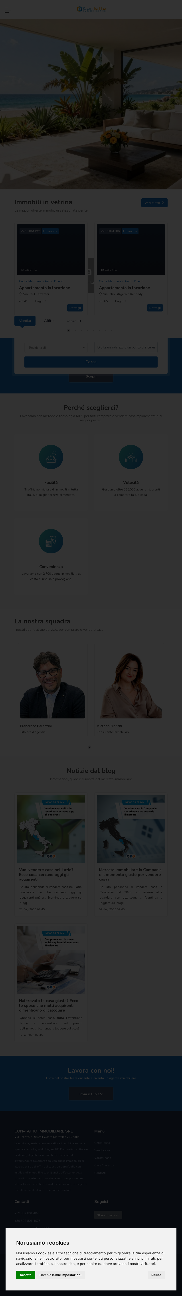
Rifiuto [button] (156, 1275)
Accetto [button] (26, 1275)
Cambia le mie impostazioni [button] (60, 1275)
